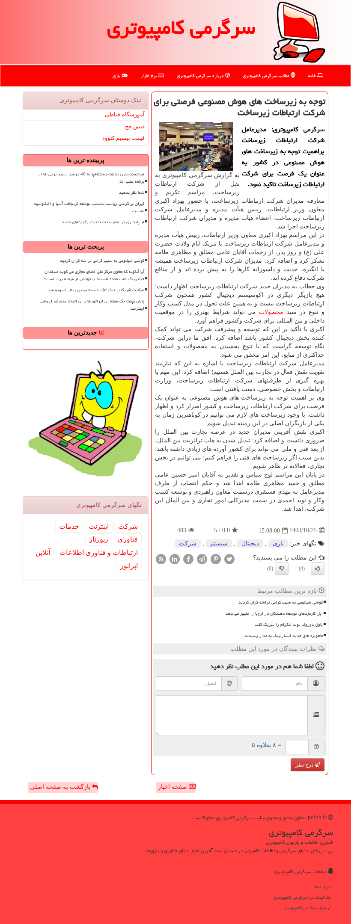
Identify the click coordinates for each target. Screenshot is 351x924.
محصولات (271, 312)
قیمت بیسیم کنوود (123, 138)
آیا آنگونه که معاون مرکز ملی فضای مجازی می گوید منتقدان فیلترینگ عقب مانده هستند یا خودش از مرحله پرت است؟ (94, 275)
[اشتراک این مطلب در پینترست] (216, 558)
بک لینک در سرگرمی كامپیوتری (302, 897)
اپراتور (129, 565)
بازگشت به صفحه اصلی (61, 787)
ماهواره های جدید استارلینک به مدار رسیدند (283, 635)
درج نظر (305, 765)
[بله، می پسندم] (317, 568)
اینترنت (99, 526)
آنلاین (43, 552)
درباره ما (323, 886)
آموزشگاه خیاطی (125, 114)
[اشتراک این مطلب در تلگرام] (202, 558)
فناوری (128, 539)
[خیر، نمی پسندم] (282, 568)
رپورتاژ (98, 539)
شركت (187, 543)
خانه (312, 75)
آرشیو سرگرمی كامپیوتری (307, 907)
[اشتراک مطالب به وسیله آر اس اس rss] (161, 558)
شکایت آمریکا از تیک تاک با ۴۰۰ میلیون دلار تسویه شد (96, 290)
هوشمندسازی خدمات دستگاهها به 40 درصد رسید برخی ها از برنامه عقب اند (91, 178)
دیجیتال (250, 543)
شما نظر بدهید (131, 192)
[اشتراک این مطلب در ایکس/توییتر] (229, 558)
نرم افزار (149, 75)
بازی (117, 75)
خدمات (69, 526)
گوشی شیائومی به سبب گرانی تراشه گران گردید (280, 602)
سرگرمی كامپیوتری (181, 27)
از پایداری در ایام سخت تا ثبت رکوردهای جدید (103, 222)
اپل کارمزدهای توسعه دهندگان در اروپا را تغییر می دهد (274, 613)
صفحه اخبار (173, 787)
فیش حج (135, 126)
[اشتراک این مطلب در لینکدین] (175, 558)
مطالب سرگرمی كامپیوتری (267, 75)
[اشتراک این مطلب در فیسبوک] (188, 558)
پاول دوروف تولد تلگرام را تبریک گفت (289, 624)
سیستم (219, 543)
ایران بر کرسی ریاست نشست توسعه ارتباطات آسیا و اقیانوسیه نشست (89, 207)
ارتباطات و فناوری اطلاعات (98, 552)
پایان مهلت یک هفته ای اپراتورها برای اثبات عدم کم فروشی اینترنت (92, 305)
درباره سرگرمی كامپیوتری (201, 75)
